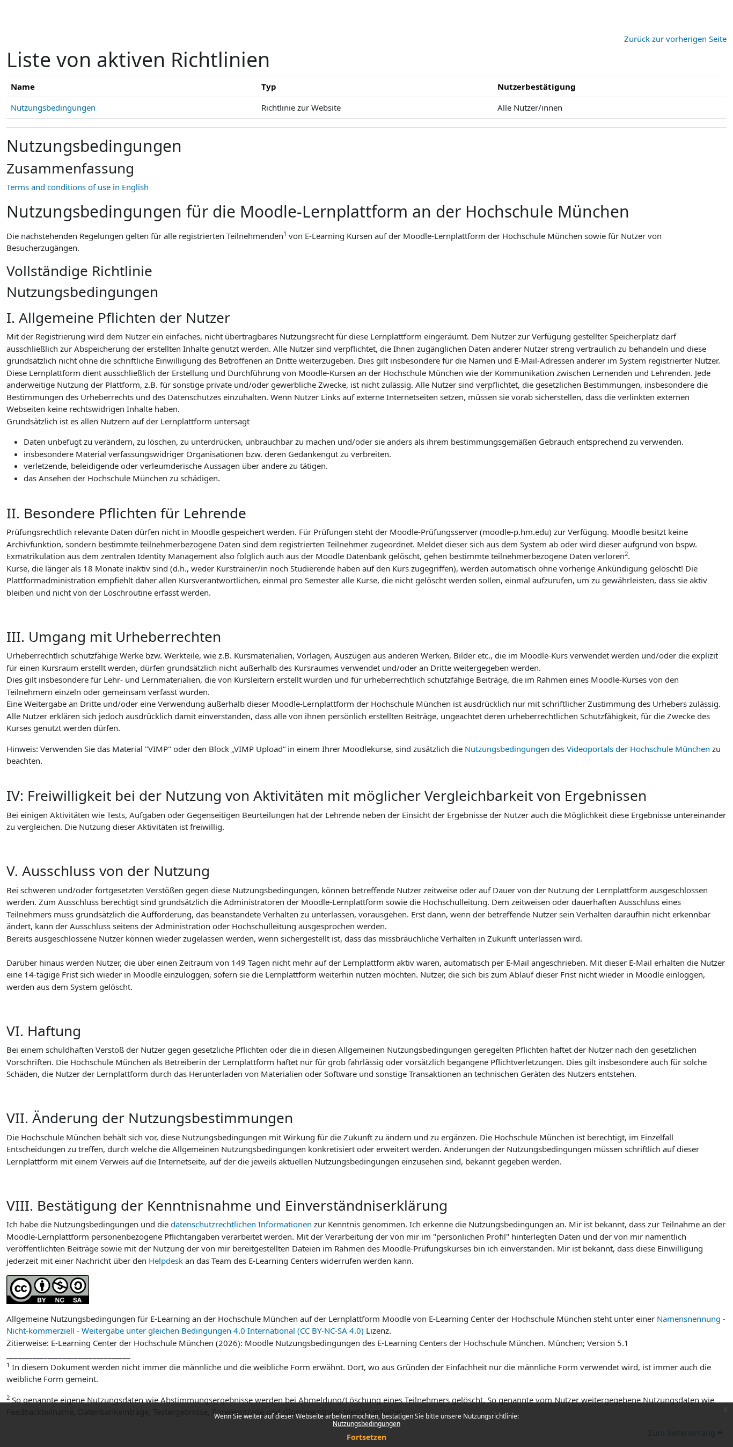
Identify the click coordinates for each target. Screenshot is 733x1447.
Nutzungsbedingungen (366, 1423)
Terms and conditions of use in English (77, 187)
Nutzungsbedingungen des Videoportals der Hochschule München (587, 748)
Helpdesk (166, 1260)
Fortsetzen (366, 1437)
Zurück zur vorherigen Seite (675, 38)
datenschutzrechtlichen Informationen (242, 1224)
